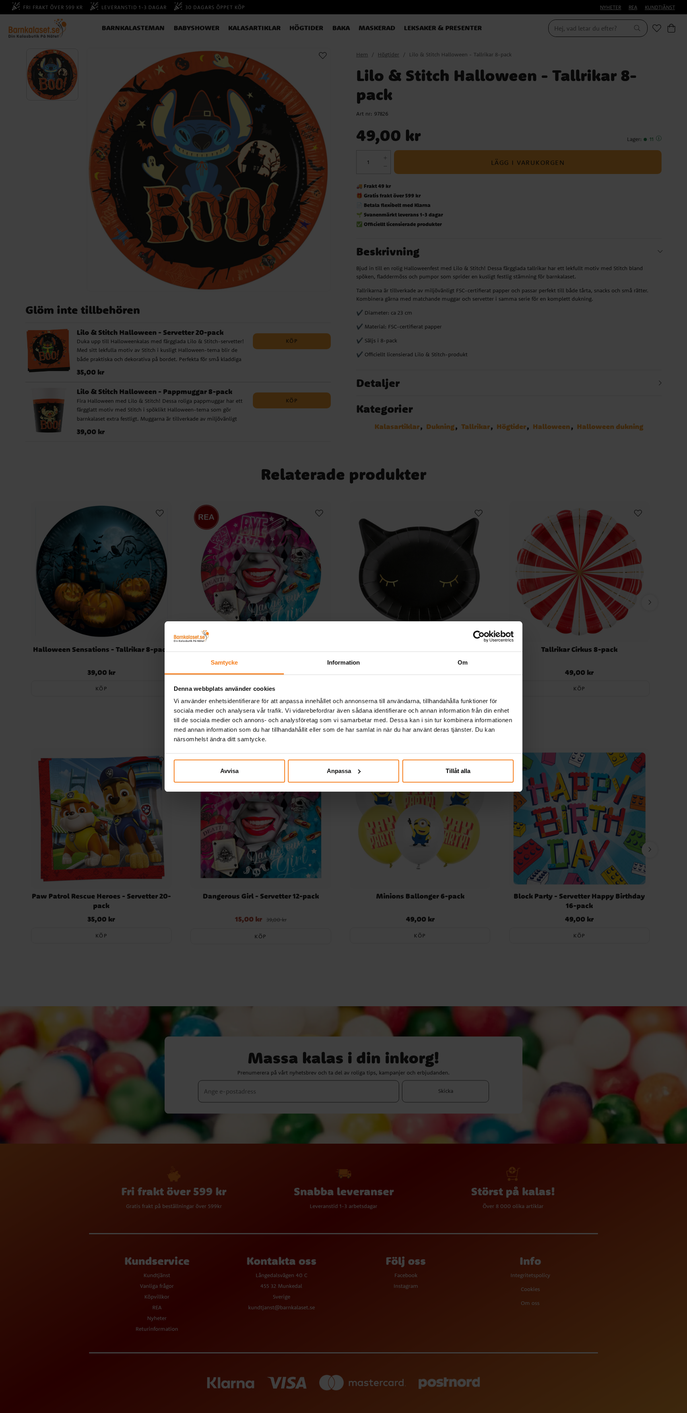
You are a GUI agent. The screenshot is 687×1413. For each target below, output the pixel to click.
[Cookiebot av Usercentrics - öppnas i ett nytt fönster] (479, 636)
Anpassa (339, 770)
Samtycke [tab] (224, 662)
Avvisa (229, 770)
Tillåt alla (458, 770)
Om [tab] (463, 662)
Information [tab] (343, 662)
